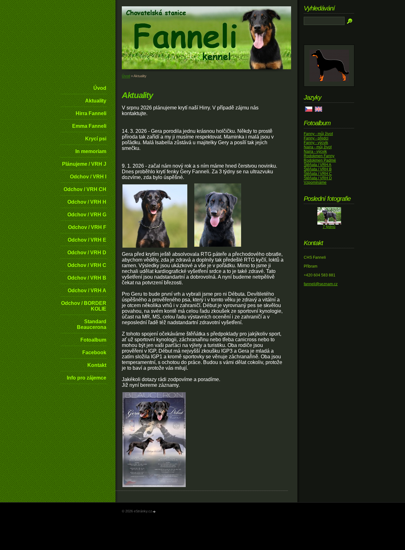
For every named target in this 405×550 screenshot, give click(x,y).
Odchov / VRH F (87, 227)
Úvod (99, 88)
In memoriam (90, 151)
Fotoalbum (93, 340)
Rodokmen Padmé (320, 160)
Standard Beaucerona (91, 324)
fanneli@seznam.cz (321, 284)
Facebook (94, 352)
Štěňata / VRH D (318, 178)
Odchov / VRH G (86, 214)
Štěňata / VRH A (317, 165)
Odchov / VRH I (88, 176)
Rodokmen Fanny (319, 156)
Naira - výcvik (315, 151)
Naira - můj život (318, 147)
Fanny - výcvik (316, 142)
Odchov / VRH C (86, 265)
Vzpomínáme (315, 182)
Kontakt (96, 365)
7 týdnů (329, 227)
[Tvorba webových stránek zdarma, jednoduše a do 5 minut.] (154, 511)
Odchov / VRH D (86, 252)
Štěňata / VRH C (318, 173)
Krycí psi (95, 138)
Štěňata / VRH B (318, 169)
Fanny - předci (316, 138)
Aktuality (95, 100)
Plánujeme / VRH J (84, 164)
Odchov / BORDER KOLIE (83, 306)
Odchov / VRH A (87, 290)
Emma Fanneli (89, 126)
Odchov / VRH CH (85, 189)
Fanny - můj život (318, 134)
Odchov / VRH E (87, 240)
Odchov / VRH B (86, 278)
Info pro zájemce (86, 377)
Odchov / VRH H (86, 202)
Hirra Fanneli (91, 113)
